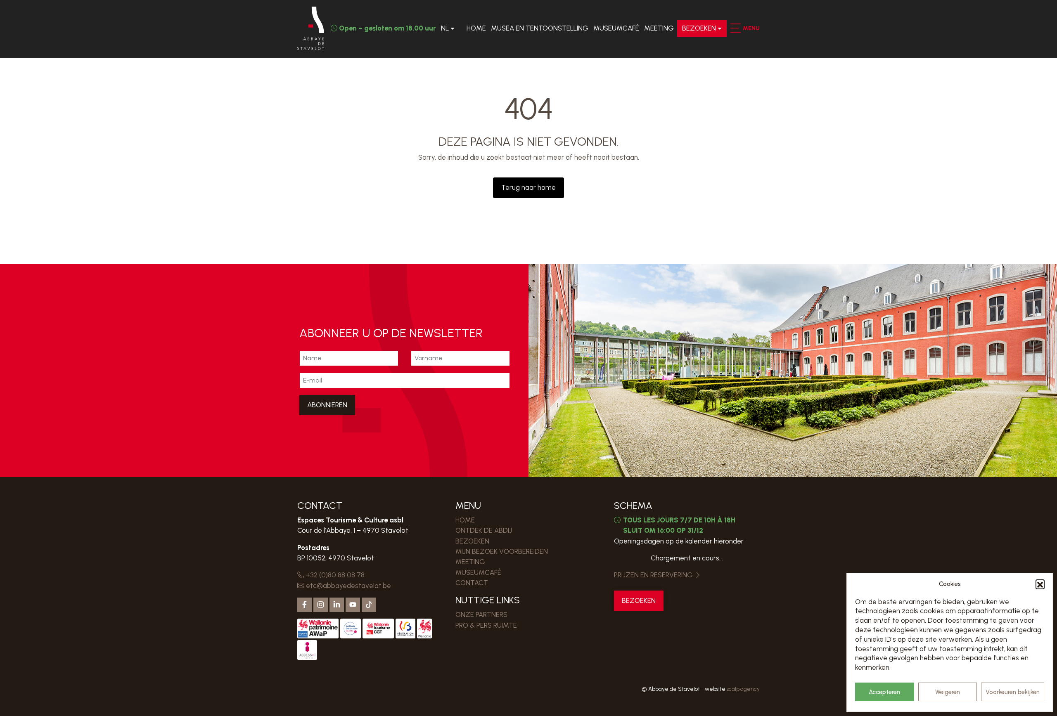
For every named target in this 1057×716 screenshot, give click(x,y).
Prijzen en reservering (654, 575)
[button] (1040, 584)
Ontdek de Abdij (483, 530)
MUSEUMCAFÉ (616, 28)
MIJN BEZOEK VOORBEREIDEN (501, 551)
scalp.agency (743, 688)
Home (476, 28)
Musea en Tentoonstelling (539, 28)
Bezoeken (699, 28)
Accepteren (884, 692)
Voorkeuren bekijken (1013, 692)
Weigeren (947, 692)
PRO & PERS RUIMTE (486, 625)
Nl (445, 28)
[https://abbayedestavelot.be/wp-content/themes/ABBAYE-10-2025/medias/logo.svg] (310, 28)
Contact (471, 583)
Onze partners (481, 614)
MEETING (659, 28)
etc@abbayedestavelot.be (347, 585)
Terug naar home (528, 187)
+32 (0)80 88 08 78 (334, 575)
